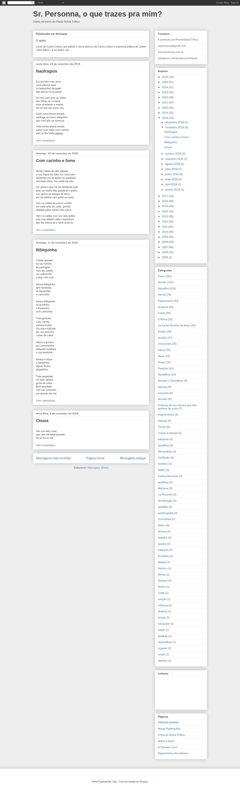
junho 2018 (172, 174)
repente (162, 648)
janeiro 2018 (173, 189)
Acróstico (163, 555)
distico (161, 525)
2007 (165, 247)
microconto (164, 343)
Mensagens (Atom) (98, 467)
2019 (165, 112)
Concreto (163, 393)
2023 (165, 92)
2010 (165, 231)
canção (162, 599)
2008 (165, 241)
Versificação (165, 500)
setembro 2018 (174, 158)
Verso (161, 356)
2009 (165, 236)
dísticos (162, 611)
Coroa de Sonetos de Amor (174, 325)
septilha (162, 660)
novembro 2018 (175, 127)
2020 (165, 107)
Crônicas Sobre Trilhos (171, 734)
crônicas (163, 605)
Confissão (164, 457)
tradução (163, 549)
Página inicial (95, 458)
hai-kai (162, 294)
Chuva (42, 420)
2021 (165, 102)
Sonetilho (163, 288)
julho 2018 (171, 168)
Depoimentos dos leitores (173, 753)
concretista (164, 519)
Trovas (162, 426)
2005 (165, 257)
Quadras (163, 306)
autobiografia (165, 513)
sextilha (162, 337)
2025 (165, 81)
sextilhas (163, 482)
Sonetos (163, 463)
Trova (161, 276)
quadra (162, 543)
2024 (165, 87)
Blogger (144, 781)
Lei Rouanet (165, 494)
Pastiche (163, 368)
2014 (165, 211)
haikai (161, 629)
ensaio (162, 617)
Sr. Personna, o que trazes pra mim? (97, 14)
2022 (165, 97)
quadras (163, 636)
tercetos (162, 399)
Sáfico (161, 469)
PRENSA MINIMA (168, 722)
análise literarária (168, 476)
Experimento (165, 300)
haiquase (163, 439)
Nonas (162, 574)
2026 (165, 76)
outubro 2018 (173, 153)
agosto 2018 (173, 163)
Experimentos (166, 414)
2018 (165, 117)
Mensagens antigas (133, 458)
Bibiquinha (46, 250)
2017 (165, 195)
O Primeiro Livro (167, 747)
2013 (165, 216)
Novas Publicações (169, 728)
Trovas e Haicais (168, 432)
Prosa (161, 362)
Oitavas (162, 420)
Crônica (162, 319)
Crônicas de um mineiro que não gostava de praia (177, 407)
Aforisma (163, 488)
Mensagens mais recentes (53, 458)
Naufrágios (46, 71)
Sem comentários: (46, 140)
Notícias (162, 580)
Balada (162, 562)
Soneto (162, 282)
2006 (165, 252)
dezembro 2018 (175, 122)
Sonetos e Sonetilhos (170, 380)
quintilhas (163, 445)
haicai (161, 349)
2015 (165, 206)
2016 (165, 201)
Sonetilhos (164, 374)
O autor (41, 40)
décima (162, 531)
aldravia (162, 386)
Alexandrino (165, 451)
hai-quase (164, 623)
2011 (165, 226)
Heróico (162, 568)
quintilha (163, 506)
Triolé (161, 592)
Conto (161, 312)
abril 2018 (171, 184)
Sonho (162, 586)
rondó (161, 654)
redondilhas (165, 642)
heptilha (162, 537)
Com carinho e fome (55, 160)
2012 (165, 221)
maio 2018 (171, 179)
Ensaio (162, 331)
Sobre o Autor (166, 741)
